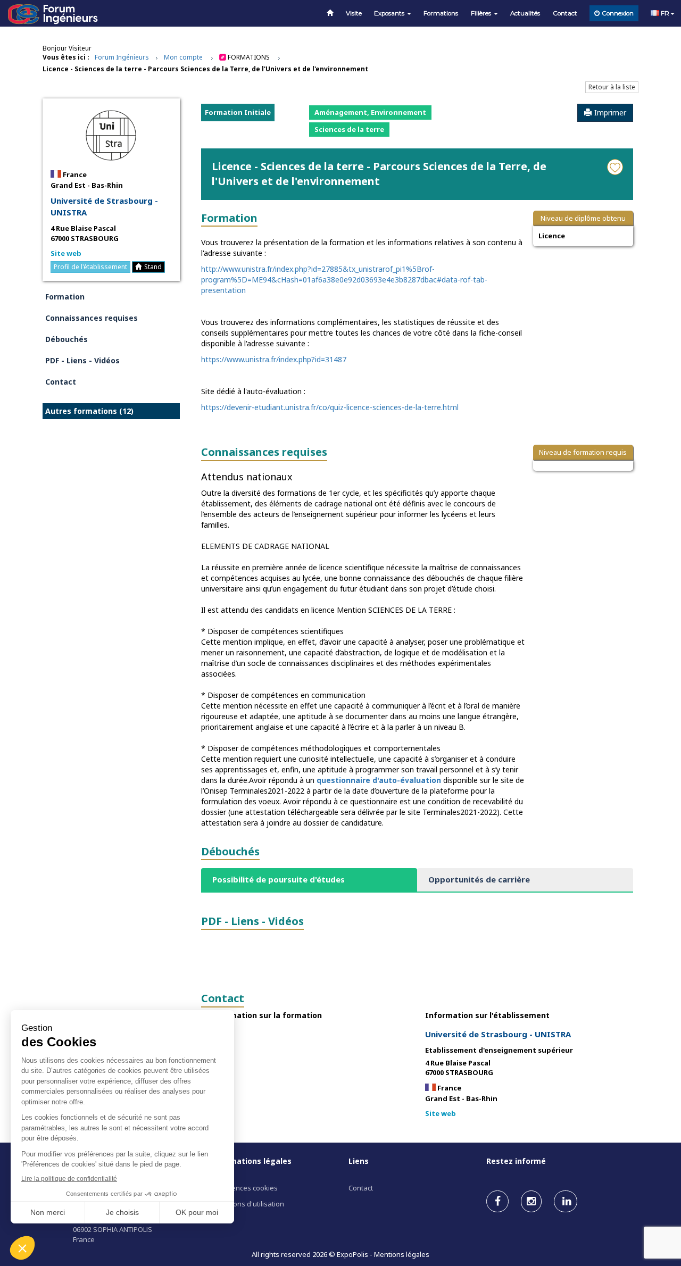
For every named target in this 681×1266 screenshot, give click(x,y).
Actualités (525, 13)
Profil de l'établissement (90, 266)
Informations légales (251, 1161)
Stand (153, 266)
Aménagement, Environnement (370, 112)
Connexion (618, 13)
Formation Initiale (238, 112)
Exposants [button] (390, 13)
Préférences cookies (244, 1188)
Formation (65, 296)
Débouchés (66, 339)
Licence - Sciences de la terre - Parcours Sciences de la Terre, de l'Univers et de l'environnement (205, 68)
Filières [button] (482, 13)
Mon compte (183, 57)
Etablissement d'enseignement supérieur (499, 1050)
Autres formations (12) (89, 411)
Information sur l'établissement (487, 1015)
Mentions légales (401, 1254)
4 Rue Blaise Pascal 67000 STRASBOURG (85, 233)
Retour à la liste (611, 86)
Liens (358, 1161)
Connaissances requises (91, 318)
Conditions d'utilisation (247, 1204)
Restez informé (516, 1161)
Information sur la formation (265, 1015)
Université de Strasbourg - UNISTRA (104, 206)
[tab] (309, 879)
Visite (354, 13)
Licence (551, 235)
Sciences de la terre (349, 129)
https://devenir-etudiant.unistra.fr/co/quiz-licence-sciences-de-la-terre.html (330, 407)
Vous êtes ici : (66, 57)
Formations (440, 13)
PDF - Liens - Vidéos (82, 360)
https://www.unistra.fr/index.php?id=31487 (273, 359)
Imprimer (610, 112)
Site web (66, 253)
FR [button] (664, 13)
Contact (565, 13)
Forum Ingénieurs (122, 57)
